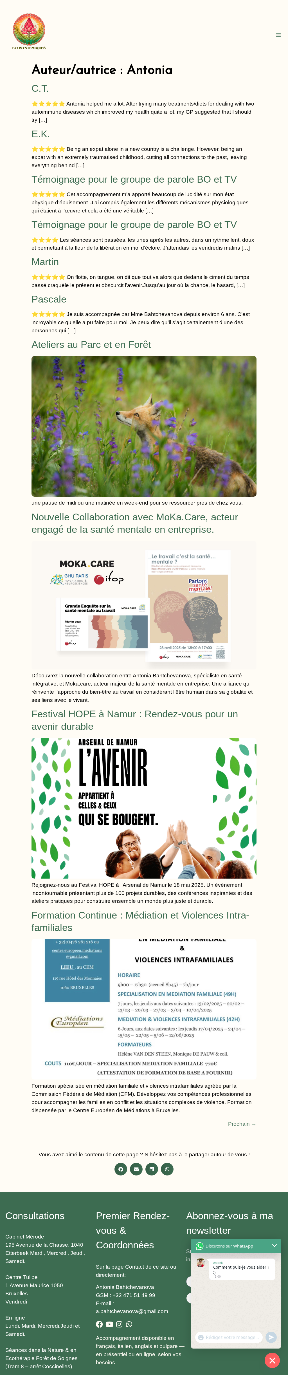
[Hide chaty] (272, 1360)
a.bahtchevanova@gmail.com (132, 1311)
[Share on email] (136, 1169)
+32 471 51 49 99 (133, 1295)
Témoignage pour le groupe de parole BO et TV (134, 179)
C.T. (40, 88)
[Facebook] (99, 1324)
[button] (278, 35)
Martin (45, 261)
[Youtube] (109, 1324)
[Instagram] (119, 1324)
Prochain (242, 1124)
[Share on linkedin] (151, 1169)
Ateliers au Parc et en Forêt (91, 344)
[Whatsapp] (128, 1324)
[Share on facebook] (120, 1169)
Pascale (49, 299)
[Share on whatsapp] (167, 1169)
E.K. (41, 134)
